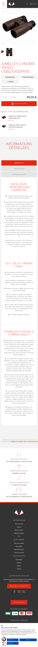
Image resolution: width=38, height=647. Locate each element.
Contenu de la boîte (19, 174)
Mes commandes (19, 543)
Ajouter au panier (21, 103)
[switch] (3, 644)
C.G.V (19, 536)
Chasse (19, 569)
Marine (19, 565)
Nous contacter (19, 530)
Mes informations (19, 549)
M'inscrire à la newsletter (19, 586)
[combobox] (4, 97)
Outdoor (19, 562)
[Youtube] (23, 591)
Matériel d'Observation (20, 440)
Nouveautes (19, 559)
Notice (11, 81)
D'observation (5, 441)
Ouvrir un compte (19, 552)
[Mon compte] (31, 4)
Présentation (10, 77)
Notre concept (19, 524)
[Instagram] (19, 591)
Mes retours (19, 546)
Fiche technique (27, 77)
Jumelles (32, 440)
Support (19, 527)
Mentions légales (19, 533)
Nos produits (6, 440)
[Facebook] (14, 591)
